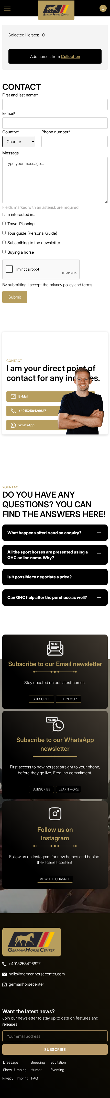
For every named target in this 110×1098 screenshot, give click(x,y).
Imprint (22, 1078)
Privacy (7, 1078)
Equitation (58, 1062)
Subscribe (41, 699)
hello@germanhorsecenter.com (37, 973)
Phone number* (55, 131)
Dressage (10, 1062)
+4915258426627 (24, 963)
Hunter (36, 1069)
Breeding (38, 1062)
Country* (10, 131)
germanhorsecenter (26, 984)
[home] (55, 8)
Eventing (57, 1069)
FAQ (34, 1078)
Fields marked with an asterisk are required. (41, 207)
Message (10, 152)
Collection (70, 56)
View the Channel (55, 879)
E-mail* (9, 113)
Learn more (69, 699)
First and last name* (20, 94)
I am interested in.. (18, 214)
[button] (16, 8)
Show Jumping (15, 1069)
